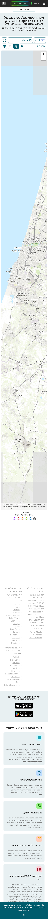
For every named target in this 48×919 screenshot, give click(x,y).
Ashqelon (16, 638)
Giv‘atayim (15, 671)
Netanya (16, 624)
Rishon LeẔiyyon (13, 615)
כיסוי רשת (16, 46)
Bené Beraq (15, 629)
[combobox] (40, 40)
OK (24, 915)
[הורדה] (24, 705)
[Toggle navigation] (44, 3)
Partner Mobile (36, 632)
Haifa (17, 607)
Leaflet (4, 504)
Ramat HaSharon (12, 674)
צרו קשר (39, 858)
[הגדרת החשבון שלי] (4, 3)
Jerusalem (15, 604)
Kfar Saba (15, 643)
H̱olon (17, 626)
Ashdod (16, 612)
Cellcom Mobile (35, 638)
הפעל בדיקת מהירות (20, 3)
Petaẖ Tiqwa (14, 618)
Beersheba (15, 621)
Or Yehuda (15, 677)
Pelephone (37, 611)
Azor (18, 682)
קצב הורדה (11, 46)
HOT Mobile (37, 635)
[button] (43, 54)
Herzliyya (16, 640)
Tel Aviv (16, 610)
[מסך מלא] (4, 40)
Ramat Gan (15, 635)
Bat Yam (16, 632)
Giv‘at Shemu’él (13, 679)
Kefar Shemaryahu (12, 685)
